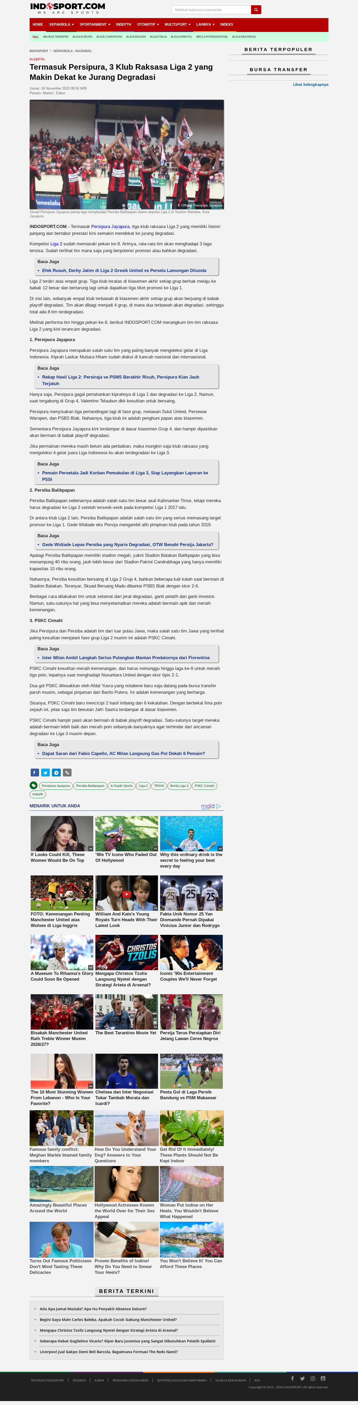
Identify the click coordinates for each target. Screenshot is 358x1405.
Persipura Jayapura (110, 226)
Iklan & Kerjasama (230, 1380)
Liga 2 (56, 243)
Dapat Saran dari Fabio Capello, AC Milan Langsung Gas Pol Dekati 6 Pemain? (123, 753)
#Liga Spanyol (181, 36)
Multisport (176, 24)
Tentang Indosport (47, 1380)
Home (38, 24)
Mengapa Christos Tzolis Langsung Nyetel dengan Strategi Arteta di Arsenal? (109, 1330)
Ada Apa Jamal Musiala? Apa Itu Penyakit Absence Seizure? (93, 1308)
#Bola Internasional (212, 36)
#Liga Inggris (136, 36)
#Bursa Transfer (55, 36)
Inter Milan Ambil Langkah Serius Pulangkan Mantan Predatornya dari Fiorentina (126, 657)
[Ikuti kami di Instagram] (312, 1379)
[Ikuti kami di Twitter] (302, 1379)
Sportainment (93, 24)
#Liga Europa (82, 36)
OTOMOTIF (146, 24)
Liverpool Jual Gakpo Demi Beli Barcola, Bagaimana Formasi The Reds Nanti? (109, 1351)
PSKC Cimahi (204, 786)
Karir (99, 1380)
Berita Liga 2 (179, 786)
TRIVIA (159, 786)
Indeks (226, 24)
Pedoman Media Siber (131, 1380)
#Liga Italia (158, 36)
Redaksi (79, 1380)
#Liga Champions (109, 36)
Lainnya (203, 24)
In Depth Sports (122, 786)
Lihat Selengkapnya (310, 84)
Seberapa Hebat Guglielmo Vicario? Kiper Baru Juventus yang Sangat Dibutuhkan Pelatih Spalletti (127, 1341)
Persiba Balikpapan (90, 786)
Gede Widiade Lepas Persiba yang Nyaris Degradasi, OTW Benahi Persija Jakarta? (127, 544)
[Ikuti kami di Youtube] (323, 1379)
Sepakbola (59, 24)
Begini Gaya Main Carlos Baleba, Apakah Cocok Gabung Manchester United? (108, 1319)
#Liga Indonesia (244, 36)
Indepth (37, 794)
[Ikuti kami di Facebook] (292, 1379)
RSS (257, 1380)
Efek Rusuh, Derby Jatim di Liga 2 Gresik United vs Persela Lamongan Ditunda (124, 270)
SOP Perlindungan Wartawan (182, 1380)
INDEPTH (123, 24)
